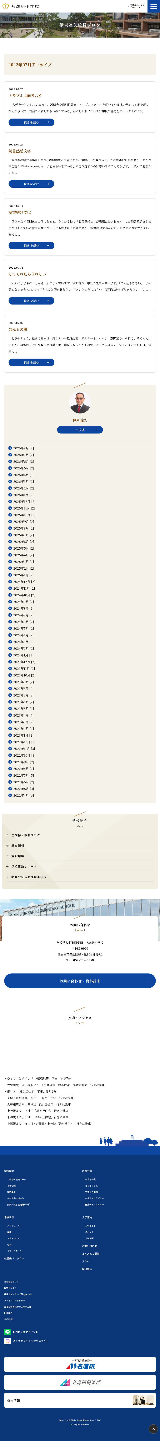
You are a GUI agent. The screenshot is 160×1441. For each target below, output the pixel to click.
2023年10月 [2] (24, 675)
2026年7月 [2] (23, 454)
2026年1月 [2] (23, 495)
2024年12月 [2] (24, 581)
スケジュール (13, 1225)
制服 (9, 1232)
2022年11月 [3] (24, 748)
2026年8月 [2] (23, 448)
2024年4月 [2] (23, 635)
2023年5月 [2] (23, 708)
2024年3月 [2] (23, 641)
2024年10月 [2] (24, 595)
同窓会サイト (10, 1287)
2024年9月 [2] (23, 601)
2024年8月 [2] (23, 608)
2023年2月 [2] (23, 728)
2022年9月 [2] (23, 762)
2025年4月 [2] (23, 555)
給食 (9, 1244)
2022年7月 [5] (23, 775)
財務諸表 (8, 1313)
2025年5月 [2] (23, 548)
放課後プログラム (14, 1258)
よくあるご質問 (91, 1253)
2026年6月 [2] (23, 461)
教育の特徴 (90, 1179)
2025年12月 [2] (24, 501)
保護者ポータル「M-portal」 (137, 6)
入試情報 (89, 1238)
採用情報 (87, 1269)
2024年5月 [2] (23, 628)
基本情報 (17, 845)
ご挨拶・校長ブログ (25, 835)
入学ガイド (90, 1225)
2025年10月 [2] (24, 515)
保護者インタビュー (94, 1204)
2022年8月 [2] (23, 768)
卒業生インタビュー (94, 1198)
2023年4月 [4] (23, 715)
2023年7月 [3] (23, 695)
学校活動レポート (24, 866)
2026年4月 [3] (23, 475)
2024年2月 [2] (23, 648)
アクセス (87, 1261)
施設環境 (17, 856)
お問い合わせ (89, 1246)
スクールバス (13, 1238)
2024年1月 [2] (23, 655)
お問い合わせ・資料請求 (80, 980)
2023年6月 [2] (23, 702)
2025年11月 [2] (24, 508)
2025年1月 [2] (23, 575)
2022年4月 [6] (23, 795)
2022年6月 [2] (23, 782)
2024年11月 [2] (24, 588)
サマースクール (14, 1250)
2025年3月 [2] (23, 561)
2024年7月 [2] (23, 615)
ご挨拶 (80, 430)
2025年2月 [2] (23, 568)
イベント (89, 1232)
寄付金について (11, 1281)
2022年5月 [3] (23, 788)
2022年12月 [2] (24, 742)
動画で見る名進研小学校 (29, 877)
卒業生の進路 (91, 1191)
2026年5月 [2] (23, 468)
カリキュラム (91, 1185)
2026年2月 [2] (23, 488)
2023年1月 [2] (23, 735)
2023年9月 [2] (23, 682)
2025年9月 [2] (23, 521)
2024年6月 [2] (23, 621)
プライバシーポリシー (14, 1300)
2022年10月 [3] (24, 755)
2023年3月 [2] (23, 722)
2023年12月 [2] (24, 662)
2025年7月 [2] (23, 535)
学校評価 (8, 1319)
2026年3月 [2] (23, 481)
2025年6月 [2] (23, 541)
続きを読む (31, 122)
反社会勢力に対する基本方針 (17, 1306)
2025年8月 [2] (23, 528)
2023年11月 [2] (24, 668)
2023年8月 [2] (23, 688)
